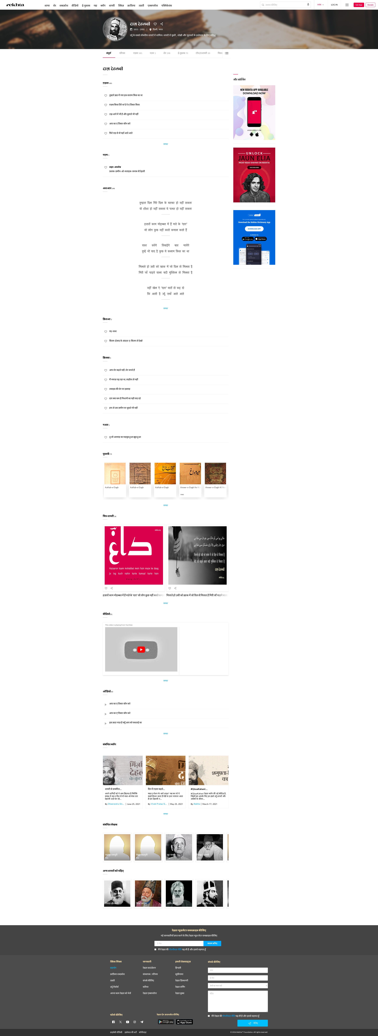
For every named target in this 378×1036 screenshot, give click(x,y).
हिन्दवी (178, 968)
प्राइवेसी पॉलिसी (116, 1032)
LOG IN (334, 4)
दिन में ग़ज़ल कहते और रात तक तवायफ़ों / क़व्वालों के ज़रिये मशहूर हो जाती (156, 789)
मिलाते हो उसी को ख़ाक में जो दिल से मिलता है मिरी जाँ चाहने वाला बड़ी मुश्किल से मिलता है (208, 595)
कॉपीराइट (142, 1032)
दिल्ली (155, 30)
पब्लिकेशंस (166, 5)
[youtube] (127, 1021)
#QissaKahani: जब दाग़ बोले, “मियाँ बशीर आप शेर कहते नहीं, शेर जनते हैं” (199, 789)
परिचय (122, 53)
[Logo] (15, 5)
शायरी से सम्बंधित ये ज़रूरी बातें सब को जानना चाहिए (113, 789)
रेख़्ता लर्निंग (180, 987)
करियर (146, 987)
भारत (161, 30)
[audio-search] (308, 4)
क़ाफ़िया (131, 5)
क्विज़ (121, 5)
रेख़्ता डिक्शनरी (181, 980)
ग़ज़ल (137, 53)
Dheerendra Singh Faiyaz (116, 804)
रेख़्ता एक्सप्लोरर (150, 993)
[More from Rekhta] (347, 5)
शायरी (112, 5)
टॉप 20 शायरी (203, 53)
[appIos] (184, 1021)
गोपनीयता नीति (175, 949)
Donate (370, 5)
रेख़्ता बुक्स (179, 993)
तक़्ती (141, 5)
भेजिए (255, 1023)
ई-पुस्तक (183, 53)
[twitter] (120, 1021)
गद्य (95, 5)
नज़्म (153, 53)
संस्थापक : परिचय (150, 974)
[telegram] (141, 1021)
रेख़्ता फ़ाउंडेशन (149, 968)
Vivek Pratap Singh (159, 804)
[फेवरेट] (155, 23)
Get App (359, 5)
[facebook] (113, 1021)
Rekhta (197, 804)
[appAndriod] (165, 1021)
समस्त (165, 144)
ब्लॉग (103, 5)
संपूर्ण (108, 53)
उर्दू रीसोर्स (114, 987)
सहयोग (113, 968)
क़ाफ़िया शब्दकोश (117, 974)
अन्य (177, 5)
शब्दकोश (64, 5)
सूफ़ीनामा (179, 974)
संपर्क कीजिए (148, 980)
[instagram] (134, 1021)
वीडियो (75, 5)
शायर (47, 5)
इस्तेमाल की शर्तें (131, 1032)
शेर (166, 53)
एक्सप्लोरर (153, 5)
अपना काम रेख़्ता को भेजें (120, 993)
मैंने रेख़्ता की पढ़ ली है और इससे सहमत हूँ (182, 949)
